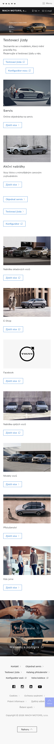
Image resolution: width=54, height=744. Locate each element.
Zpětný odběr (38, 701)
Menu (48, 3)
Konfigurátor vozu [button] (18, 70)
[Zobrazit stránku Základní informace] (27, 560)
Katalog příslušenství (36, 672)
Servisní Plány (26, 609)
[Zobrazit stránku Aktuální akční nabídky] (27, 148)
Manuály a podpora (25, 647)
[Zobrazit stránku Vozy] (27, 457)
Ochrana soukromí (33, 695)
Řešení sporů (26, 707)
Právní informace (15, 701)
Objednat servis (33, 666)
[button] (35, 11)
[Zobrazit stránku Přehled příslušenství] (27, 509)
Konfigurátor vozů (14, 677)
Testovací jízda (12, 672)
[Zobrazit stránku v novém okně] (27, 250)
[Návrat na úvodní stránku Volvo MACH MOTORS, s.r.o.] (9, 3)
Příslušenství (26, 628)
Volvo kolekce (38, 677)
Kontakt (15, 666)
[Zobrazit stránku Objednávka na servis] (27, 93)
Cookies (13, 695)
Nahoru (49, 703)
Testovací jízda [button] (14, 61)
